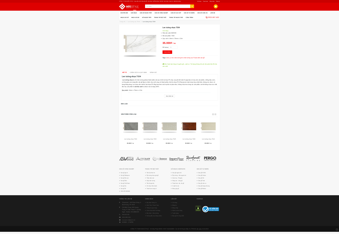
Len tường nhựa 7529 (169, 139)
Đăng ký (218, 1)
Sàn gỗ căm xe (202, 183)
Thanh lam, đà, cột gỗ (178, 183)
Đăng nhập (212, 1)
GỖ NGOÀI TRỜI (146, 17)
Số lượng (165, 47)
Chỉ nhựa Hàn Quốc (152, 186)
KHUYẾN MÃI (124, 13)
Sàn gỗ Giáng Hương (204, 186)
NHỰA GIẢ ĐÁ (135, 17)
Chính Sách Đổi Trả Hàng (153, 210)
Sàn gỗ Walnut (202, 188)
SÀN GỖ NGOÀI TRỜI (146, 13)
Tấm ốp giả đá (150, 183)
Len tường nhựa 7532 (130, 139)
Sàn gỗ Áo (123, 186)
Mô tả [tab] (124, 72)
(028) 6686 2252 (126, 217)
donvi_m (168, 57)
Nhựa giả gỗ (175, 188)
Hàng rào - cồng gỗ (177, 180)
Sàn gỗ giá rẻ (124, 172)
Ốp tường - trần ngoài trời (179, 175)
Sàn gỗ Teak (201, 180)
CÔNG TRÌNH (189, 17)
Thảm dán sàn (150, 178)
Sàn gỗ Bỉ (123, 188)
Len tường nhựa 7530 (150, 139)
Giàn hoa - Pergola (177, 178)
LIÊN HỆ (212, 13)
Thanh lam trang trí (152, 188)
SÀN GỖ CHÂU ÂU (202, 13)
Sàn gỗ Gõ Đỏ (202, 172)
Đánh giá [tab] (153, 72)
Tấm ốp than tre (151, 172)
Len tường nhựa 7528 (189, 139)
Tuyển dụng (175, 213)
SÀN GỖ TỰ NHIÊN (189, 13)
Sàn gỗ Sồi (201, 178)
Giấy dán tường (151, 180)
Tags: (164, 57)
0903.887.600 (125, 214)
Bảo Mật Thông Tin (152, 202)
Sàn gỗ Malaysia (125, 175)
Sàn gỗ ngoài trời (177, 172)
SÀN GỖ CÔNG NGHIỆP (161, 13)
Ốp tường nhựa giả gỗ (152, 175)
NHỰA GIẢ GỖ (125, 17)
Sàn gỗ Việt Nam (125, 183)
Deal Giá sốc (212, 17)
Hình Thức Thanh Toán (153, 205)
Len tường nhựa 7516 (208, 139)
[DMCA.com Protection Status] (198, 208)
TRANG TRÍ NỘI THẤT (160, 17)
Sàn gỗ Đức (124, 180)
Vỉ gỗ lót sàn (175, 186)
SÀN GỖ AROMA (125, 191)
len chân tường (176, 57)
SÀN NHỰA (134, 12)
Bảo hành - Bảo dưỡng (153, 213)
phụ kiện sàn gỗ (200, 57)
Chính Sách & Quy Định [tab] (138, 72)
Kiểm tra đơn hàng (177, 210)
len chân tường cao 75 (188, 57)
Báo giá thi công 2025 (178, 215)
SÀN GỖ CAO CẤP (176, 13)
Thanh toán (205, 1)
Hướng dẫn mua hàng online (154, 215)
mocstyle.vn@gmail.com (128, 220)
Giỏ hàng (199, 1)
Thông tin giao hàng (152, 208)
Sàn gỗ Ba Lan (125, 178)
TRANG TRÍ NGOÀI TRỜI (176, 17)
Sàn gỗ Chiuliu (202, 175)
